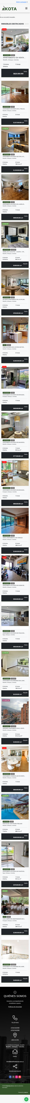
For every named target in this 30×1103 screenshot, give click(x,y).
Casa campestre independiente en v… (14, 919)
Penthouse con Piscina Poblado (12, 823)
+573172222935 (15, 1027)
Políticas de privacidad (15, 1006)
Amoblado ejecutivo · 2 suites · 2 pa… (14, 251)
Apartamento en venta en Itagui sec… (14, 633)
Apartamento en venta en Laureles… (14, 204)
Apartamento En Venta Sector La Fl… (14, 156)
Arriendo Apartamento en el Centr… (14, 728)
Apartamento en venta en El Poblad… (14, 109)
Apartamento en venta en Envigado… (14, 394)
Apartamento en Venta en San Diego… (14, 442)
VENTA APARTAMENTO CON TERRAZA (13, 537)
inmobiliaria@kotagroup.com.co (15, 1061)
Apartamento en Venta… (14, 58)
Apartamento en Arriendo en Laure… (14, 966)
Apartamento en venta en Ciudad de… (14, 585)
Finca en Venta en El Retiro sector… (13, 347)
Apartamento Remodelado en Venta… (14, 776)
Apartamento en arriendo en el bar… (14, 680)
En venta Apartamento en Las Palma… (14, 299)
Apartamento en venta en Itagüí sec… (14, 871)
